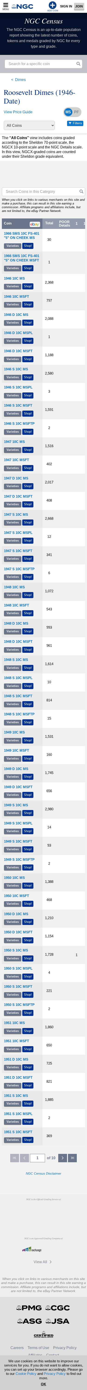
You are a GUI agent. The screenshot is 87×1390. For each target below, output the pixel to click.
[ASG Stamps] (30, 1321)
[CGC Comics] (58, 1307)
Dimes (20, 80)
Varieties (12, 246)
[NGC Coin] (24, 6)
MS (68, 112)
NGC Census (44, 21)
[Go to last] (72, 1158)
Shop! (28, 246)
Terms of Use (38, 1348)
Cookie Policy (26, 1374)
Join (79, 6)
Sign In (66, 6)
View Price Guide (18, 112)
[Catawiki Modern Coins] (55, 1249)
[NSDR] (43, 1220)
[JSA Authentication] (57, 1321)
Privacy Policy (65, 1348)
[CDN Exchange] (32, 1249)
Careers (17, 1348)
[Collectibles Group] (43, 1334)
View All (41, 1262)
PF (76, 112)
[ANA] (32, 1209)
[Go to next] (62, 1158)
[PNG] (55, 1209)
